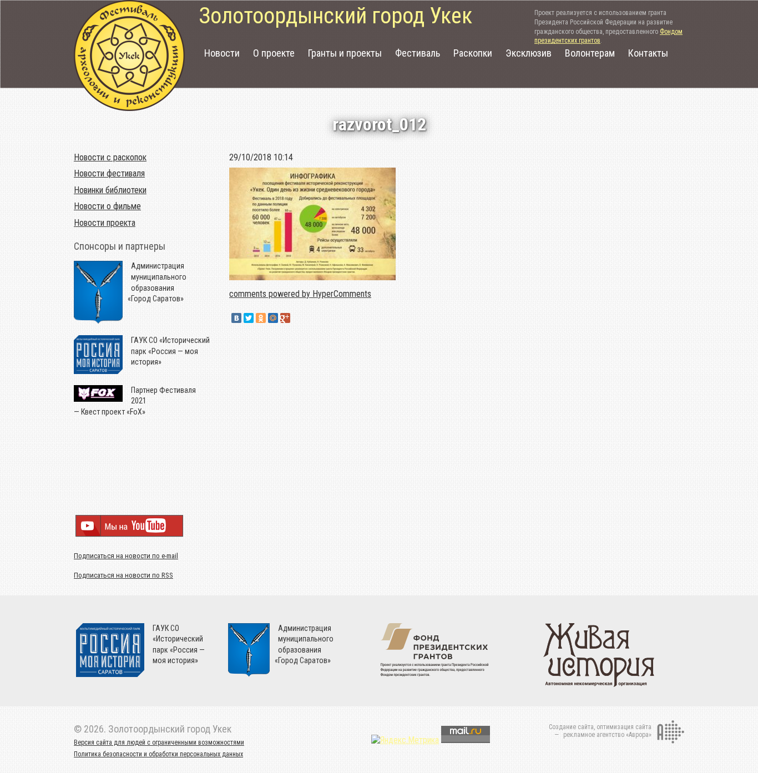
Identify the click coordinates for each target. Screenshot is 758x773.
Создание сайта (571, 727)
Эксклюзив (529, 53)
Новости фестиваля (109, 173)
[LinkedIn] (297, 318)
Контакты (648, 53)
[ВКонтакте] (236, 318)
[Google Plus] (285, 318)
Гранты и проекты (345, 53)
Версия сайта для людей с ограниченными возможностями (159, 742)
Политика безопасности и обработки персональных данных (158, 754)
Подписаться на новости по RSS (123, 575)
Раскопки (472, 53)
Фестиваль (417, 53)
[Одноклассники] (261, 318)
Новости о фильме (107, 206)
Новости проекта (104, 223)
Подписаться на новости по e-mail (126, 556)
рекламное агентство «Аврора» (607, 735)
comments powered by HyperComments (300, 294)
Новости (222, 53)
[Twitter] (249, 318)
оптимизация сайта (624, 727)
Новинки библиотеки (110, 190)
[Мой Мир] (273, 318)
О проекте (274, 53)
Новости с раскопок (110, 157)
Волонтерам (590, 53)
